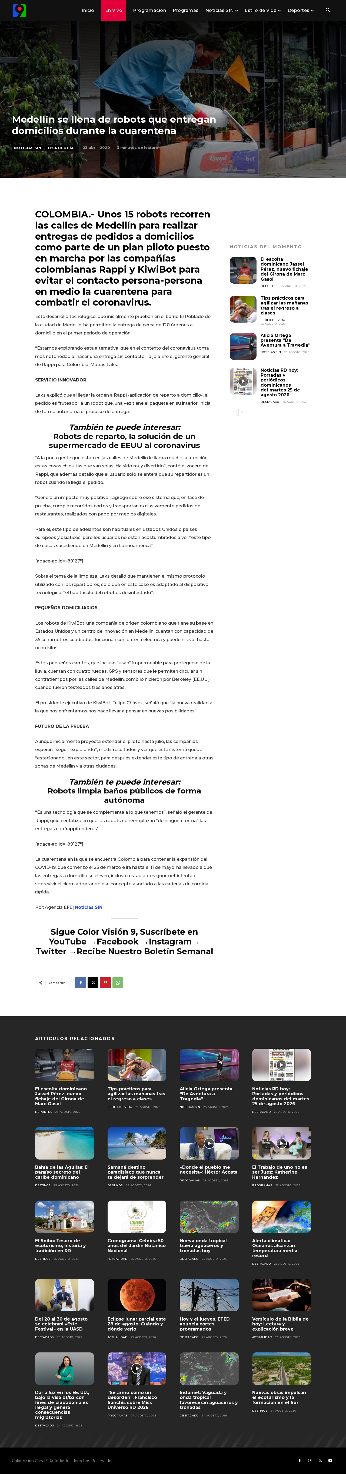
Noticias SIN (27, 148)
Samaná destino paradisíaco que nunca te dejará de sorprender (136, 1172)
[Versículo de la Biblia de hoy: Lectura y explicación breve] (281, 1295)
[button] (328, 11)
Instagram (170, 942)
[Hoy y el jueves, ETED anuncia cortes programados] (209, 1295)
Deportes (269, 286)
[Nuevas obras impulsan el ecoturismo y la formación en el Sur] (281, 1368)
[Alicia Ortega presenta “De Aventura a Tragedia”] (243, 346)
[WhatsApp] (117, 982)
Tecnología (60, 148)
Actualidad (118, 1259)
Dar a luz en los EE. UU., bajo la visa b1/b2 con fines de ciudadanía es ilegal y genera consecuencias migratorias (62, 1405)
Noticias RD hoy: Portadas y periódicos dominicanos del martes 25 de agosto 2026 (280, 383)
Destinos (42, 1185)
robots (151, 214)
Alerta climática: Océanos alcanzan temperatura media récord (274, 1248)
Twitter (52, 951)
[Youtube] (330, 1461)
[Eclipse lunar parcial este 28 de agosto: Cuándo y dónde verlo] (137, 1295)
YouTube (67, 942)
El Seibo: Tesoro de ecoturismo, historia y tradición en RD (60, 1245)
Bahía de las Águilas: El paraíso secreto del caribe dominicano (62, 1172)
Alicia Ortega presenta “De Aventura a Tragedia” (285, 340)
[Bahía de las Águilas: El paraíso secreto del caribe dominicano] (64, 1143)
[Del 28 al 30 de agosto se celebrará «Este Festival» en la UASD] (64, 1295)
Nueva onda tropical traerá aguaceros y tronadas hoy (203, 1245)
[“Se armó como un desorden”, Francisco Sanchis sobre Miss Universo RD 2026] (137, 1368)
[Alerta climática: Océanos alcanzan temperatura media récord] (281, 1217)
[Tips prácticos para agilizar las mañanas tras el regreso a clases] (243, 309)
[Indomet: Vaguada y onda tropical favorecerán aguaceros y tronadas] (209, 1368)
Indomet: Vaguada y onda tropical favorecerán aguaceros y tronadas (209, 1400)
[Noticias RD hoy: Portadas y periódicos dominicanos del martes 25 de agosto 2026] (243, 381)
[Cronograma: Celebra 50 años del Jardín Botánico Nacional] (137, 1217)
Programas (190, 1180)
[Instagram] (310, 1461)
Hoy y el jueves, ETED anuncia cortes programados (205, 1324)
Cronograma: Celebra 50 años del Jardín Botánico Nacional (137, 1245)
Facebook (119, 942)
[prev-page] (233, 412)
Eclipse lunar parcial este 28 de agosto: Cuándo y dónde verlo (137, 1324)
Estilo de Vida (273, 320)
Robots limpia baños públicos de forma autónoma (124, 795)
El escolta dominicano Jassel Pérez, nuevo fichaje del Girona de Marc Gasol (284, 269)
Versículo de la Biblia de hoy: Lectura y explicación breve (280, 1324)
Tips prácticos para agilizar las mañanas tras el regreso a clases (284, 306)
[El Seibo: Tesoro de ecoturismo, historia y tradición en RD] (64, 1217)
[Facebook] (80, 982)
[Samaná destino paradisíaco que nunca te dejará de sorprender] (137, 1143)
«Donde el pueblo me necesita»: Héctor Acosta (209, 1170)
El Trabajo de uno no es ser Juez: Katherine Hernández (279, 1172)
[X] (93, 982)
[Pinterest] (105, 982)
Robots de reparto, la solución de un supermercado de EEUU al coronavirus (124, 441)
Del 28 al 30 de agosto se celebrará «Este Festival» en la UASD (61, 1324)
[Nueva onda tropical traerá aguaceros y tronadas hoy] (209, 1217)
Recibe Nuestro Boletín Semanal (145, 951)
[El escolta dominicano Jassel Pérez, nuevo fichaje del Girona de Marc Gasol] (243, 270)
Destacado (270, 402)
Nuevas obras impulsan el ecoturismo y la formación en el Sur (279, 1397)
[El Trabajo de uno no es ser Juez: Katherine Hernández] (281, 1143)
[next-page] (241, 412)
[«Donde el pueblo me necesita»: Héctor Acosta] (209, 1143)
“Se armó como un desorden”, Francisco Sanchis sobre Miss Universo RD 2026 (132, 1400)
